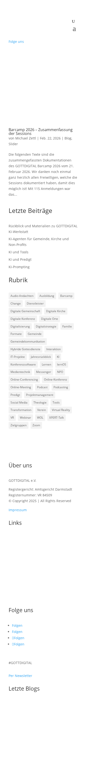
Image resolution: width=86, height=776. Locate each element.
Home (13, 538)
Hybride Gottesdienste (25, 349)
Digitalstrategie (46, 326)
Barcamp (66, 296)
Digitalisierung (20, 326)
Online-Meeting (21, 387)
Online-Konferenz (55, 379)
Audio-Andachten (22, 296)
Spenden (16, 587)
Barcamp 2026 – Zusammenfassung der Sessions (41, 131)
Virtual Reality (61, 410)
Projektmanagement (39, 395)
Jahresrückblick (41, 357)
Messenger (43, 372)
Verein (41, 410)
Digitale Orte (49, 319)
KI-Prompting (19, 267)
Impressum (18, 510)
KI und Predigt (20, 259)
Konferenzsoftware (23, 364)
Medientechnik (20, 372)
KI (58, 357)
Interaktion (53, 349)
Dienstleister (35, 303)
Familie (67, 326)
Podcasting (61, 387)
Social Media (19, 402)
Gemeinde (35, 334)
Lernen (46, 364)
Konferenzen (19, 552)
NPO (60, 372)
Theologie (40, 402)
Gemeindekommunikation (28, 341)
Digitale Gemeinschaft (25, 311)
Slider (13, 144)
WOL (40, 418)
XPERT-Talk (56, 418)
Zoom (36, 425)
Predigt (15, 395)
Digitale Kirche (55, 311)
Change (16, 303)
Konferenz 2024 (24, 573)
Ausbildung (46, 296)
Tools (56, 402)
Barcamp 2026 (23, 558)
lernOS (61, 364)
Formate (16, 334)
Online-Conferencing (24, 379)
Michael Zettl (25, 138)
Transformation (21, 410)
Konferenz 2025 (24, 565)
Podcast (42, 387)
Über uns (16, 580)
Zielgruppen (19, 425)
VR (12, 418)
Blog (67, 138)
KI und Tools (18, 252)
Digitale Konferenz (23, 319)
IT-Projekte (18, 357)
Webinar (25, 418)
